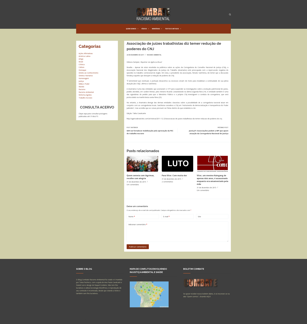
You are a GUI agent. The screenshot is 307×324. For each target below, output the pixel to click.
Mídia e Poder (84, 84)
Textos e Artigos (172, 29)
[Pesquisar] (230, 14)
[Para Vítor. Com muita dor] (177, 164)
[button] (137, 28)
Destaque (82, 70)
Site (199, 216)
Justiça (81, 81)
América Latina (84, 56)
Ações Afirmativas (86, 53)
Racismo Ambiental (154, 55)
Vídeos (144, 29)
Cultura (81, 67)
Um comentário (133, 184)
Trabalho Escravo (85, 98)
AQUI (209, 296)
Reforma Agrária (85, 95)
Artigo (81, 59)
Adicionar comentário (137, 224)
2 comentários (167, 182)
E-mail (166, 216)
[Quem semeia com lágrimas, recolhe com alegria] (142, 164)
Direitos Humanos (86, 75)
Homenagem (84, 78)
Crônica (82, 64)
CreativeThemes (118, 320)
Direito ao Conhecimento (88, 73)
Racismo (82, 89)
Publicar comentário (137, 246)
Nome (131, 216)
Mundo (81, 86)
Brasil (81, 62)
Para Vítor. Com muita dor (174, 175)
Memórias (156, 29)
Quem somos (131, 29)
